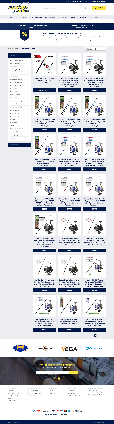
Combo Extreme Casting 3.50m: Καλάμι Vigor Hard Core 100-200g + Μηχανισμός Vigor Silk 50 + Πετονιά (69, 283)
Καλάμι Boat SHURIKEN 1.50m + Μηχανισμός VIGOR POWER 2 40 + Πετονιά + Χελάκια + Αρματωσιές (94, 202)
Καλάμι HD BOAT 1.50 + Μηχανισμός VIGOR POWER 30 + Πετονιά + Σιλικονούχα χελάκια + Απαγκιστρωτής (95, 283)
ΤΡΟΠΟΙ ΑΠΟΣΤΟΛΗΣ (33, 391)
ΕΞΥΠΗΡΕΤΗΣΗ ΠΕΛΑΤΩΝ (34, 388)
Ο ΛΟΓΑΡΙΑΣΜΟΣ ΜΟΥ (73, 391)
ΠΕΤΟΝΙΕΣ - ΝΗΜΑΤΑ (50, 17)
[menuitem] (12, 17)
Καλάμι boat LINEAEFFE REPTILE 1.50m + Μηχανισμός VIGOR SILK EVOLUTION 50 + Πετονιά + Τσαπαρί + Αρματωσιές (44, 242)
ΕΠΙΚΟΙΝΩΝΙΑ (51, 393)
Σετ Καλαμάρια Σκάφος (17, 70)
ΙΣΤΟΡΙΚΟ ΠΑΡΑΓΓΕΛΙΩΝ (74, 395)
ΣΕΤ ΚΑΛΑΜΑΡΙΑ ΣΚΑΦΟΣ (29, 48)
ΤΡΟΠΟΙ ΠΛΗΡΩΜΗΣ (33, 390)
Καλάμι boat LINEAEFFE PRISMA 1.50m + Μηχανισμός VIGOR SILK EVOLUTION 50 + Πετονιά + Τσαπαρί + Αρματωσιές (69, 82)
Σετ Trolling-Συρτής (15, 85)
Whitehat (103, 422)
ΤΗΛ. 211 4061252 (92, 390)
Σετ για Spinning (14, 110)
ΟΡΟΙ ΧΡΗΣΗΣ (31, 395)
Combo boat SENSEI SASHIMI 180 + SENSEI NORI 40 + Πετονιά (44, 80)
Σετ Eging (12, 119)
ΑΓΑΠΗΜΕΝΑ (71, 393)
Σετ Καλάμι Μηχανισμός (16, 60)
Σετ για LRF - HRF (14, 113)
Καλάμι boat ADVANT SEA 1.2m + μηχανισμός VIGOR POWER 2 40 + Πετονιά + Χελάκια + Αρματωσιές (94, 162)
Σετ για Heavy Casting (16, 101)
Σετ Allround (13, 122)
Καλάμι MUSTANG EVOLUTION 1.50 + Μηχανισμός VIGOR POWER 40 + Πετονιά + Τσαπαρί (44, 123)
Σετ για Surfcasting (15, 97)
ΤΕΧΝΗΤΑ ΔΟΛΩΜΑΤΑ (36, 17)
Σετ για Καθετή (14, 66)
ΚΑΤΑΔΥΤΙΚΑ (63, 17)
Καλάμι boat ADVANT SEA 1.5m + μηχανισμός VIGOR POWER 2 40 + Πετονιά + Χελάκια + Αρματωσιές (44, 202)
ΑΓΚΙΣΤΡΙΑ (73, 17)
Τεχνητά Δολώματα (15, 132)
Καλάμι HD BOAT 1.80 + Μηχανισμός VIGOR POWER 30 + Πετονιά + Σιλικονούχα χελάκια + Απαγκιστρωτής (44, 323)
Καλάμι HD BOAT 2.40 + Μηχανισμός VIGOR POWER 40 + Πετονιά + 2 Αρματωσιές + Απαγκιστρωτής (94, 323)
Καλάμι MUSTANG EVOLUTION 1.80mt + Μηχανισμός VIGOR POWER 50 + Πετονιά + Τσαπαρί (94, 123)
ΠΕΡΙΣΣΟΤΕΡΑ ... (84, 17)
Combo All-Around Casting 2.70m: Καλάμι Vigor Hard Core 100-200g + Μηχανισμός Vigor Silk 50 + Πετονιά (94, 241)
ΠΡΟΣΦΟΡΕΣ (95, 17)
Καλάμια (12, 125)
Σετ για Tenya (13, 88)
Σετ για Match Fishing (16, 107)
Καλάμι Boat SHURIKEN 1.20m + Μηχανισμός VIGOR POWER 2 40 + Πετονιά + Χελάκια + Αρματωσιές (69, 202)
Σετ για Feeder (14, 104)
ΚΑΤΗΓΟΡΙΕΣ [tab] (13, 55)
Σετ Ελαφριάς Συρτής (16, 79)
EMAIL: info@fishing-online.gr (95, 391)
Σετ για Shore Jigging (16, 116)
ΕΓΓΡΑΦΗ (93, 1)
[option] (20, 348)
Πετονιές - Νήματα (15, 135)
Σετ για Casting (14, 91)
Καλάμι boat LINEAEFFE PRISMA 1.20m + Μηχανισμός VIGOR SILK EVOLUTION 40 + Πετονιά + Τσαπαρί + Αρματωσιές (94, 82)
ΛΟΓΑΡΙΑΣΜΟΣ (72, 388)
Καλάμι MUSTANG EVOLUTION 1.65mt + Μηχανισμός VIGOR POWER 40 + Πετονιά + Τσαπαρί (69, 123)
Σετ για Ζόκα (13, 76)
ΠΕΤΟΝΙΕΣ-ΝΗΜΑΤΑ (13, 395)
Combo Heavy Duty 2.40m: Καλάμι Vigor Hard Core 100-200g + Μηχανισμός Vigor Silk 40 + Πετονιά (69, 241)
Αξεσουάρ (12, 138)
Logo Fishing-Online (18, 8)
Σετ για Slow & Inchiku (16, 82)
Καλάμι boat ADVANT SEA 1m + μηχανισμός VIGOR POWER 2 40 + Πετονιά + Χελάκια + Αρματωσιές (69, 162)
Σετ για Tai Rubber (15, 63)
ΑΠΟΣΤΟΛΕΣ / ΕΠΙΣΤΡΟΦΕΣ (35, 393)
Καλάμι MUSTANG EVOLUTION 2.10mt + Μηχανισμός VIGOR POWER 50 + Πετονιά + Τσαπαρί (44, 162)
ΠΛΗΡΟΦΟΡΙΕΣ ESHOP (53, 388)
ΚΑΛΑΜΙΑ (12, 17)
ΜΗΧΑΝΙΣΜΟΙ (22, 17)
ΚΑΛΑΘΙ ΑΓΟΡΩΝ (72, 390)
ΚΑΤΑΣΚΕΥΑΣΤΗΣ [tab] (14, 144)
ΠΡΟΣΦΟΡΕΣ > (17, 48)
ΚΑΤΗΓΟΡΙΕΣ (11, 388)
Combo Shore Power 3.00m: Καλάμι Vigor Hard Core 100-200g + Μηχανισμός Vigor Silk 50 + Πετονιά (44, 283)
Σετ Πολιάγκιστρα (15, 94)
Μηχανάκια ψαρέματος (16, 128)
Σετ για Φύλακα (14, 73)
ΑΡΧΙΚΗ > (10, 48)
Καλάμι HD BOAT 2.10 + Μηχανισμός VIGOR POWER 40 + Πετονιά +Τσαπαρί (69, 322)
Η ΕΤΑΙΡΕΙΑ (50, 390)
